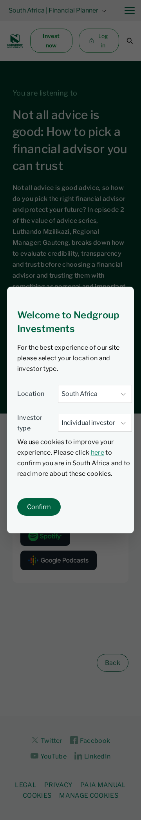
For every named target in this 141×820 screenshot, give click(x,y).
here (97, 452)
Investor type (30, 423)
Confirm (39, 507)
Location (31, 393)
